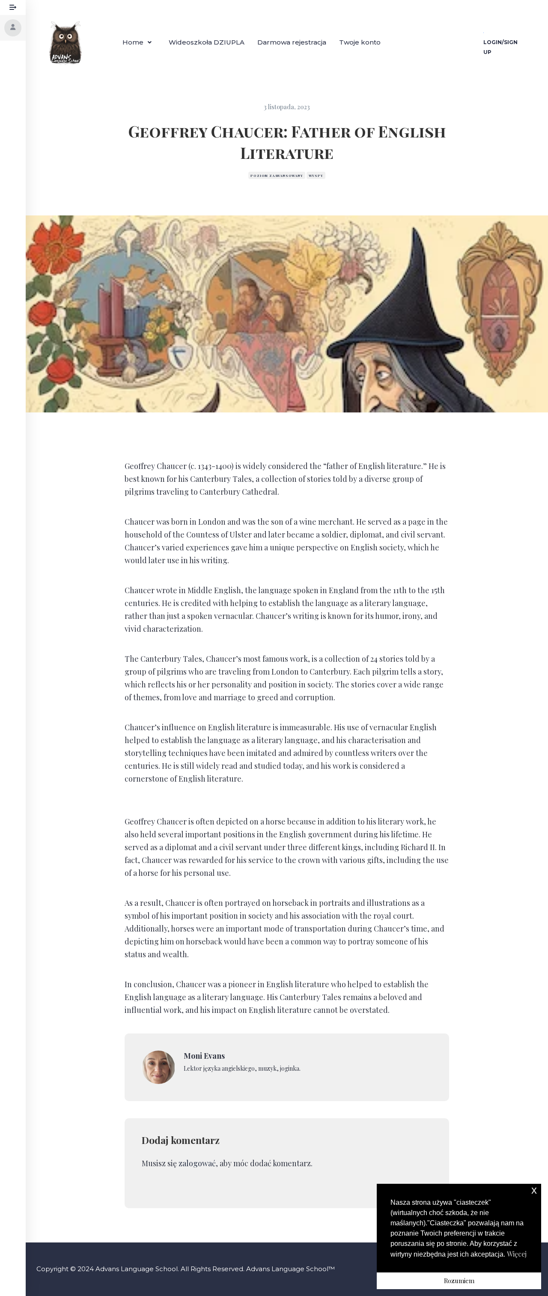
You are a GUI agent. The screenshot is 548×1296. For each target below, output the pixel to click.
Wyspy (316, 175)
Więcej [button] (517, 1253)
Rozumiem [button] (459, 1280)
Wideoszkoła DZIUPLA (206, 42)
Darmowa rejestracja (291, 42)
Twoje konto (360, 42)
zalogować (197, 1163)
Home (132, 42)
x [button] (534, 1190)
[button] (139, 42)
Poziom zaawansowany (276, 175)
